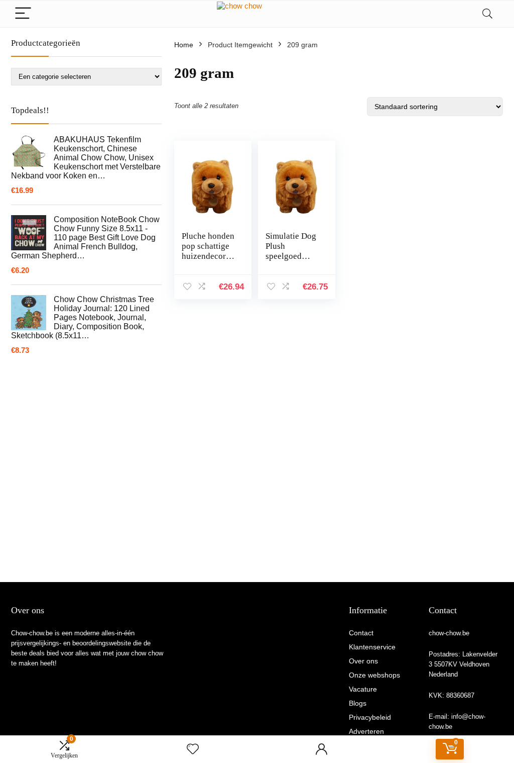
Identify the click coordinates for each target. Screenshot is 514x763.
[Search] (487, 14)
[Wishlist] (193, 749)
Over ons (363, 661)
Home (183, 45)
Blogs (357, 703)
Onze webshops (374, 675)
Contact (361, 633)
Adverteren (366, 731)
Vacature (363, 689)
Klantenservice (372, 647)
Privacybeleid (370, 717)
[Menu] (23, 14)
